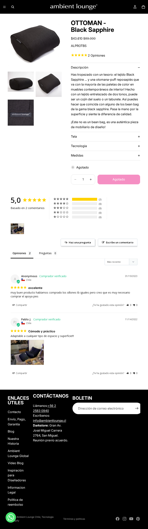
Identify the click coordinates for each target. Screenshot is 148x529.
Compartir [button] (21, 305)
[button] (129, 305)
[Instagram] (124, 518)
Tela (74, 136)
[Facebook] (117, 518)
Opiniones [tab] (19, 253)
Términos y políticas (74, 518)
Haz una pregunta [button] (80, 242)
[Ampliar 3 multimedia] (49, 85)
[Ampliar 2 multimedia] (21, 85)
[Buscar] (12, 7)
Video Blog (16, 463)
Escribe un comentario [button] (119, 242)
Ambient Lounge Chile (28, 516)
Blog (11, 431)
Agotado (119, 179)
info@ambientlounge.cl (49, 420)
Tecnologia (79, 146)
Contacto (14, 412)
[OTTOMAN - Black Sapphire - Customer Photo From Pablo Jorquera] (17, 228)
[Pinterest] (138, 518)
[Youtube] (131, 518)
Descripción (79, 67)
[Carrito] (143, 7)
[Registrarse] (137, 409)
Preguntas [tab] (45, 253)
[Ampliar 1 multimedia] (35, 43)
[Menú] (4, 7)
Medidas (77, 155)
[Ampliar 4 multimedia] (21, 113)
